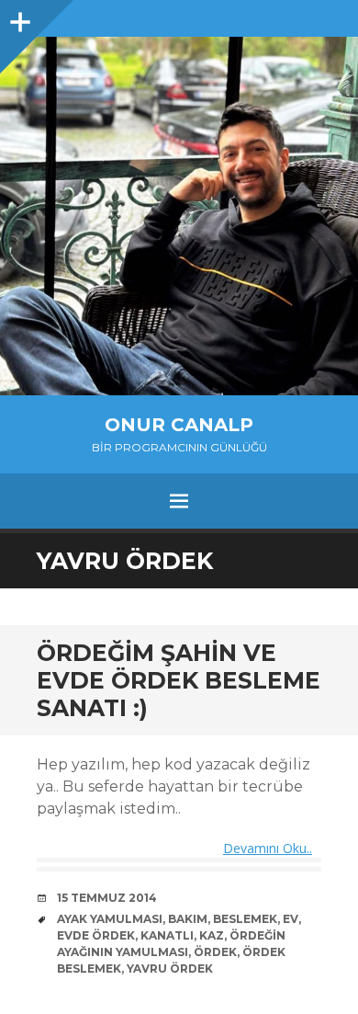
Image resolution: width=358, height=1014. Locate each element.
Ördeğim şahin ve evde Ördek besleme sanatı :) (178, 680)
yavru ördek (170, 968)
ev (290, 919)
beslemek (245, 919)
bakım (187, 919)
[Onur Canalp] (179, 216)
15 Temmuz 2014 (107, 898)
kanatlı (167, 935)
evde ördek (96, 935)
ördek (215, 952)
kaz (211, 935)
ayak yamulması (109, 919)
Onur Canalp (179, 425)
